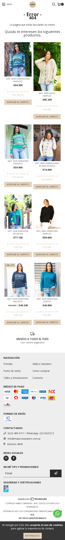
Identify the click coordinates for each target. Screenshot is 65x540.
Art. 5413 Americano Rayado (18, 80)
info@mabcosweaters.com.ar (24, 438)
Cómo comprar (41, 370)
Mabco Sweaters (42, 364)
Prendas (8, 364)
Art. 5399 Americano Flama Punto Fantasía (47, 164)
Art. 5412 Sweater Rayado (18, 162)
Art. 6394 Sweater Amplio (47, 232)
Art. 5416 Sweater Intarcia (18, 232)
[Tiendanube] (32, 500)
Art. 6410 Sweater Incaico (18, 300)
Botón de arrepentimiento (32, 518)
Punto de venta (12, 370)
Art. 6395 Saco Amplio (47, 94)
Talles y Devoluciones (15, 377)
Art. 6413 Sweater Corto (47, 300)
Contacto (38, 377)
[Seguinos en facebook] (13, 458)
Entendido (32, 535)
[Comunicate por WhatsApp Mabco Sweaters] (57, 513)
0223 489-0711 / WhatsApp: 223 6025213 (31, 433)
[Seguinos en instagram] (6, 458)
